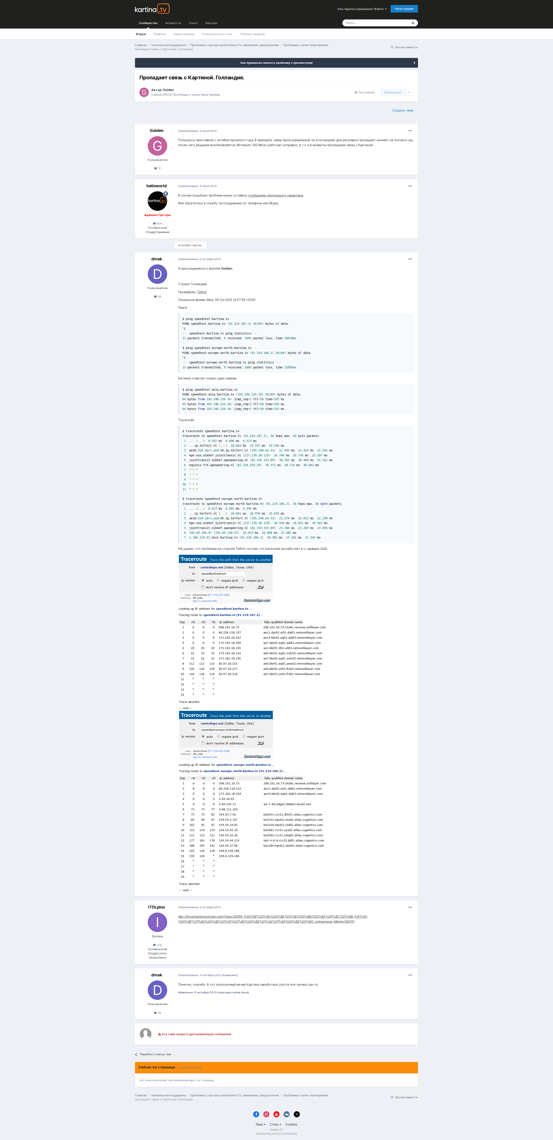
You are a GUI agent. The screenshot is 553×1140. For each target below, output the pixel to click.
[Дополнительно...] (410, 130)
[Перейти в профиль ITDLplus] (157, 922)
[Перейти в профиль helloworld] (157, 201)
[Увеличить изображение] (252, 632)
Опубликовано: (197, 131)
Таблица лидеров (252, 34)
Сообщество (148, 23)
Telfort (202, 292)
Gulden (168, 90)
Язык (260, 1124)
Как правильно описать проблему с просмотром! (276, 62)
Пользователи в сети (217, 34)
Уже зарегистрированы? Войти (361, 9)
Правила (160, 34)
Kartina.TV (276, 1129)
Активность (173, 23)
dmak (156, 259)
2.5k (159, 945)
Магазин (211, 23)
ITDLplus (156, 907)
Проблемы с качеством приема (196, 94)
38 (159, 296)
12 (159, 168)
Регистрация (404, 8)
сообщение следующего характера (275, 195)
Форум (141, 34)
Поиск (193, 23)
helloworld (156, 186)
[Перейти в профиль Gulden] (144, 92)
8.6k (159, 223)
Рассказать (366, 92)
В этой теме (395, 22)
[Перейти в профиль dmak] (157, 274)
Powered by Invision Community (276, 1133)
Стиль (275, 1124)
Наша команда (184, 34)
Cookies (291, 1124)
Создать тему (402, 110)
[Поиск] (413, 22)
